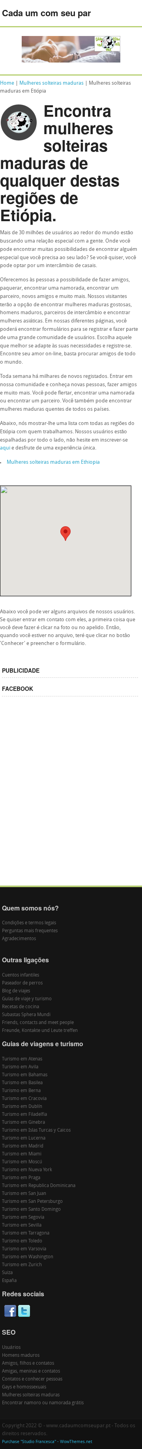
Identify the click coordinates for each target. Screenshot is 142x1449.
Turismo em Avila (20, 1067)
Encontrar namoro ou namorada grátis (43, 1403)
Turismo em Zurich (22, 1265)
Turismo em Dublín (22, 1106)
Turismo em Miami (21, 1154)
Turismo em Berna (21, 1091)
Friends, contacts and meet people (38, 1022)
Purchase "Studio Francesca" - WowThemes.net (47, 1442)
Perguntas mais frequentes (30, 931)
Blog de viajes (16, 991)
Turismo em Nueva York (27, 1170)
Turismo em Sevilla (21, 1225)
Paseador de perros (22, 983)
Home (7, 83)
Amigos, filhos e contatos (28, 1363)
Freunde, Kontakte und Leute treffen (40, 1030)
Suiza (7, 1273)
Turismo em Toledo (22, 1241)
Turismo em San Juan (24, 1193)
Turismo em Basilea (22, 1083)
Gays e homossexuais (24, 1387)
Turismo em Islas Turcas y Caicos (36, 1130)
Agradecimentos (19, 939)
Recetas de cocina (20, 1007)
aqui (5, 448)
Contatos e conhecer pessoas (32, 1379)
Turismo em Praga (21, 1178)
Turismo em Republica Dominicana (38, 1185)
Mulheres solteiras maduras (51, 83)
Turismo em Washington (27, 1257)
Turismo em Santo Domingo (31, 1209)
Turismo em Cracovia (24, 1098)
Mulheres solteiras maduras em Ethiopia (53, 462)
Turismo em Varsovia (24, 1249)
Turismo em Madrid (22, 1146)
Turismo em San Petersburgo (32, 1201)
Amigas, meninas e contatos (31, 1371)
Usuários (11, 1347)
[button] (65, 533)
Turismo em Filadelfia (24, 1114)
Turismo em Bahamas (24, 1075)
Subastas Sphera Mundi (26, 1015)
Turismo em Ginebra (23, 1122)
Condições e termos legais (29, 923)
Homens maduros (20, 1355)
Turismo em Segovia (23, 1217)
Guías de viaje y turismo (27, 999)
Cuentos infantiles (20, 975)
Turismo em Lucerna (23, 1138)
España (9, 1280)
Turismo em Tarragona (25, 1233)
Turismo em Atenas (22, 1059)
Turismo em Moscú (22, 1162)
